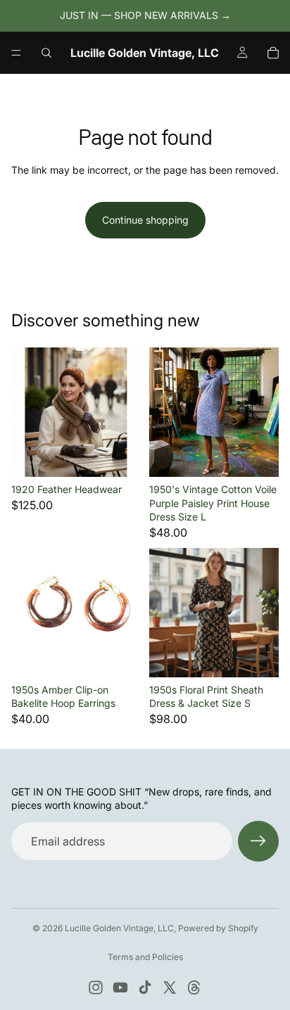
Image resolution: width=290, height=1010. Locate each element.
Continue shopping (145, 220)
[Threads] (194, 987)
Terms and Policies (145, 957)
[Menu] (16, 53)
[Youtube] (120, 987)
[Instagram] (95, 987)
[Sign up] (258, 841)
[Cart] (273, 52)
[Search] (46, 52)
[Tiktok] (145, 987)
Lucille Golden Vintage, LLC (119, 928)
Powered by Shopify (218, 928)
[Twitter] (169, 987)
